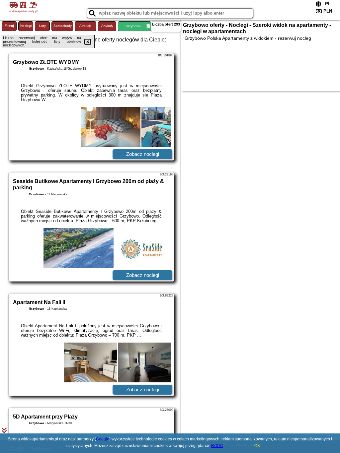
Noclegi (26, 26)
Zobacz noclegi (142, 154)
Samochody (62, 26)
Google (102, 439)
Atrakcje (85, 26)
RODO (217, 445)
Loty (42, 26)
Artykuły (107, 26)
